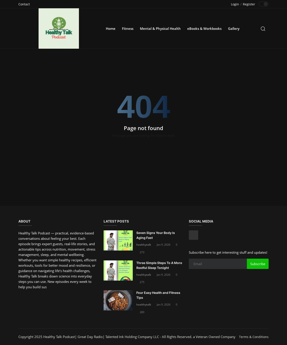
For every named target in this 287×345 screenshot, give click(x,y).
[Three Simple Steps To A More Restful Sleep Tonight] (118, 270)
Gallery (233, 28)
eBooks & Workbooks (204, 28)
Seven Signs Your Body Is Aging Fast (155, 235)
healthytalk (143, 245)
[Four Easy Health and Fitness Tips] (118, 300)
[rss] (193, 235)
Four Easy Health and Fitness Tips (158, 295)
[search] (263, 28)
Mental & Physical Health (160, 28)
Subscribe (257, 264)
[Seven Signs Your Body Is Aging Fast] (118, 240)
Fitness (127, 28)
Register (249, 4)
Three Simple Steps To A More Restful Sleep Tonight (159, 265)
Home (110, 28)
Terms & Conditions (254, 337)
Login (235, 4)
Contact (24, 4)
